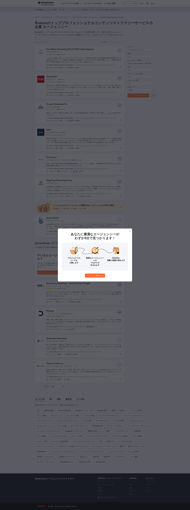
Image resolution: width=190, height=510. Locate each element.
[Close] (129, 231)
